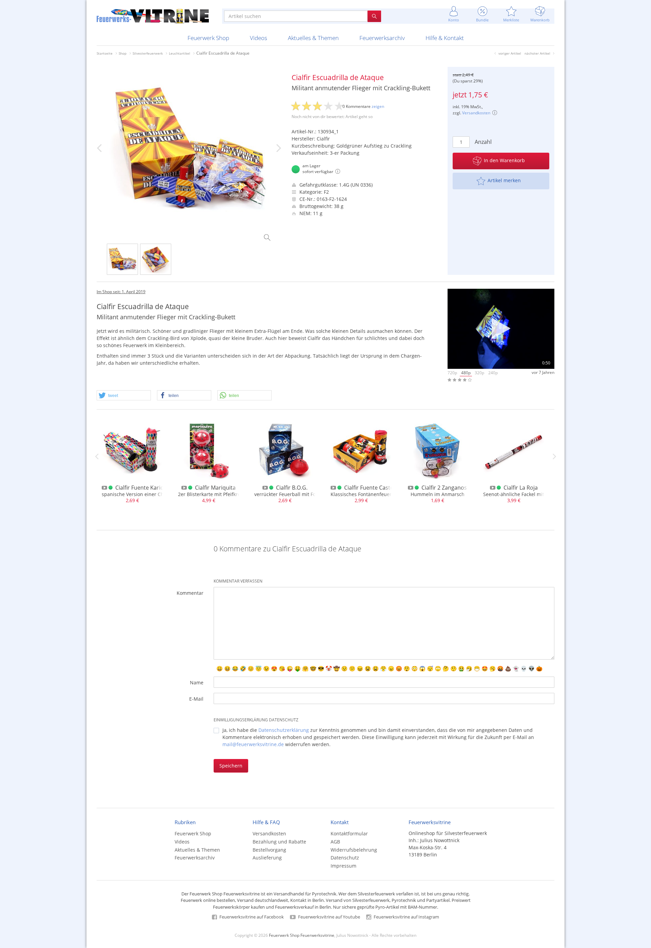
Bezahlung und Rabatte (279, 841)
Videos (258, 38)
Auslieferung (267, 857)
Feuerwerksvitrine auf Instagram (406, 917)
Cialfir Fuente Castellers (374, 487)
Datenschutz (345, 857)
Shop (122, 53)
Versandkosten (476, 113)
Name (196, 682)
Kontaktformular (349, 833)
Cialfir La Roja (521, 487)
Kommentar (190, 593)
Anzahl (483, 142)
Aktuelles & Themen (313, 38)
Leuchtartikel (179, 53)
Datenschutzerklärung (283, 730)
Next (554, 456)
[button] (124, 396)
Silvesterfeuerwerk (148, 53)
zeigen (378, 106)
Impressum (343, 865)
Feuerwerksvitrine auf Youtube (328, 917)
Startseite (105, 53)
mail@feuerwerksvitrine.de (253, 744)
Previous (97, 456)
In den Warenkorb (504, 160)
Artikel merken (504, 180)
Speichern (230, 765)
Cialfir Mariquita (215, 487)
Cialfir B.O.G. (292, 487)
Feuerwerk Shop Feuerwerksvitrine (301, 935)
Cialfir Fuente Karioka (142, 487)
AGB (335, 841)
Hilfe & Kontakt (445, 38)
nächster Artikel (537, 53)
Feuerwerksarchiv (382, 38)
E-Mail (196, 699)
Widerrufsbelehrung (354, 850)
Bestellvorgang (269, 850)
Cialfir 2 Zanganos (444, 487)
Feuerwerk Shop (208, 38)
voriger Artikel (509, 53)
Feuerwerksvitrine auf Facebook (251, 917)
